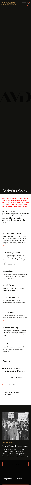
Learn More (15, 464)
